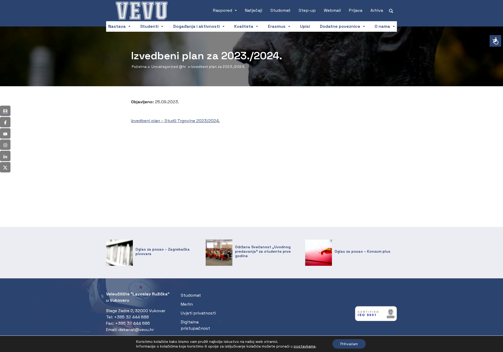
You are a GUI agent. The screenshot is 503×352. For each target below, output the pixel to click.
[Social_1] (5, 111)
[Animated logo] (141, 10)
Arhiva (376, 10)
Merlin (187, 304)
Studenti (149, 26)
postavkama (304, 346)
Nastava (117, 26)
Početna (139, 66)
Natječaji (253, 10)
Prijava (355, 10)
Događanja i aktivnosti (196, 26)
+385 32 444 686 (132, 323)
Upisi (305, 26)
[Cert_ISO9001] (376, 315)
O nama (382, 26)
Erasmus (277, 26)
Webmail (332, 10)
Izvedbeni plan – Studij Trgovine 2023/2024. (175, 120)
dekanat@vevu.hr (136, 329)
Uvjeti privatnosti (198, 313)
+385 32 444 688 (131, 317)
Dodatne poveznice (340, 26)
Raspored (222, 10)
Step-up (307, 10)
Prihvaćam (349, 344)
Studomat (280, 10)
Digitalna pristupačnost (195, 325)
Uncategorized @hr (168, 66)
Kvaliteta (243, 26)
